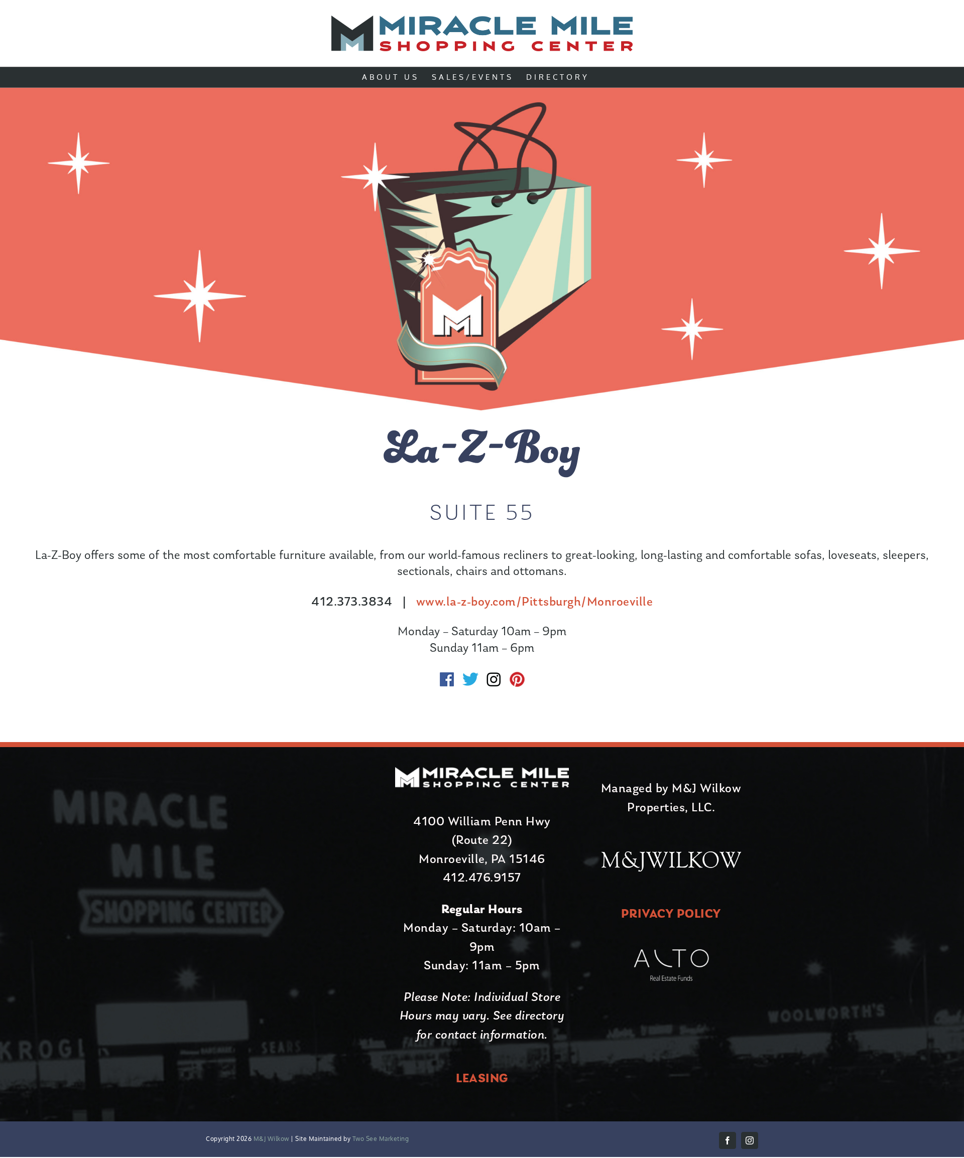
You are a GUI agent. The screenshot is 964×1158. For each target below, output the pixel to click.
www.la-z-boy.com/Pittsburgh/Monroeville (534, 602)
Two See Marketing (379, 1138)
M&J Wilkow (271, 1138)
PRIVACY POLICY (671, 914)
